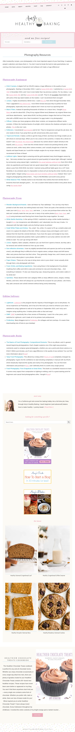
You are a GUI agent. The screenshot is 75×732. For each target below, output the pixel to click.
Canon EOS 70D (14, 95)
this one (43, 101)
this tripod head (28, 141)
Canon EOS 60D (47, 89)
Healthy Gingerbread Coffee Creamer (54, 575)
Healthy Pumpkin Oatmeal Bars (21, 633)
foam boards (28, 130)
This (13, 127)
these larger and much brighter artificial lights (41, 174)
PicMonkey (34, 320)
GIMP (13, 314)
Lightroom (17, 302)
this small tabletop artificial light (50, 162)
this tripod (18, 141)
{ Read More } (49, 407)
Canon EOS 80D (32, 95)
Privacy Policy (48, 729)
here (19, 210)
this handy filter (16, 185)
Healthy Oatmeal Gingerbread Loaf (21, 575)
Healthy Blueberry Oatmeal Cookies (54, 633)
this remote (19, 144)
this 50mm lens (25, 103)
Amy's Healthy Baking (37, 20)
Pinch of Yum (48, 357)
